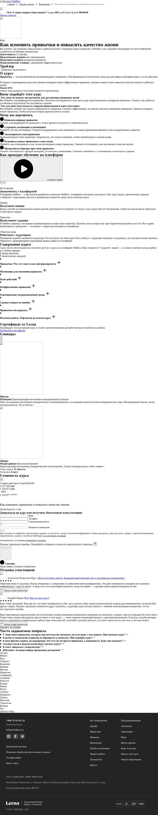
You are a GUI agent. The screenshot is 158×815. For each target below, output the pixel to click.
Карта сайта (12, 763)
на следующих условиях (54, 536)
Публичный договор (16, 746)
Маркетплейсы (97, 754)
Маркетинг (95, 731)
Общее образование (131, 759)
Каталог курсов (27, 4)
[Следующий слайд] (4, 182)
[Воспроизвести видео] (0, 69)
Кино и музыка (128, 748)
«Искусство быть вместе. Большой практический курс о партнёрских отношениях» (81, 578)
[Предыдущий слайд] (1, 182)
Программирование (131, 720)
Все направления (98, 720)
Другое (93, 765)
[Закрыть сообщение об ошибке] (95, 544)
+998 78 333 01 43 (15, 720)
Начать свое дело (129, 754)
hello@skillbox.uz (15, 730)
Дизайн (93, 726)
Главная (11, 4)
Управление (127, 731)
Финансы (94, 737)
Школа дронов (128, 743)
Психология (44, 4)
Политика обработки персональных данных (28, 752)
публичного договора (36, 540)
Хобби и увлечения (99, 748)
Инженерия (96, 743)
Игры (123, 737)
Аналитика (126, 726)
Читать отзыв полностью (15, 590)
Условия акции (13, 757)
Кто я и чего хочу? (39, 598)
